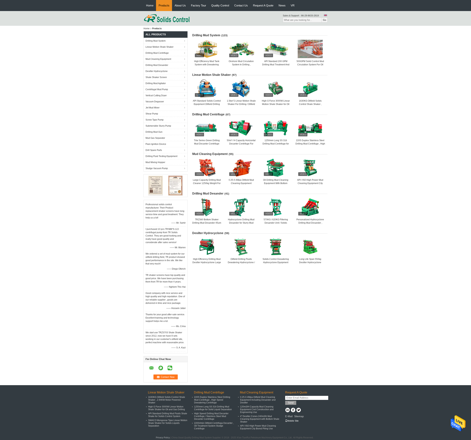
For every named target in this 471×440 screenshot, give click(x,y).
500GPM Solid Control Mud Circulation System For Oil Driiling (310, 64)
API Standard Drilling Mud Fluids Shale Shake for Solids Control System (167, 415)
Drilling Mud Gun (154, 132)
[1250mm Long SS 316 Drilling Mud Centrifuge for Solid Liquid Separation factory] (276, 128)
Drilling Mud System (156, 41)
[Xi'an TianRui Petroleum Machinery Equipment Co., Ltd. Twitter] (298, 410)
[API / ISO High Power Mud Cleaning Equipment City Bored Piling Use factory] (310, 167)
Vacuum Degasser (155, 101)
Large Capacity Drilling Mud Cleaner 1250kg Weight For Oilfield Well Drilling (207, 183)
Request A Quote (263, 5)
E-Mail (289, 416)
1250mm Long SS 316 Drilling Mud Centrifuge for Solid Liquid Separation (276, 143)
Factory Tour (198, 5)
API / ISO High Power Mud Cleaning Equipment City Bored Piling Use (310, 183)
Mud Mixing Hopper (155, 162)
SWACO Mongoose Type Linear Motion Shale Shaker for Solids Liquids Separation (167, 423)
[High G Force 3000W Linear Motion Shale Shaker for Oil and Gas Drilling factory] (276, 88)
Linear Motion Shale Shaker (159, 47)
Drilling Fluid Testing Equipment (161, 156)
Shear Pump (152, 113)
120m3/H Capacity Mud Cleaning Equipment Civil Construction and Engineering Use (257, 409)
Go (324, 20)
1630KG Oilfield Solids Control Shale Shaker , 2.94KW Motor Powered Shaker (166, 400)
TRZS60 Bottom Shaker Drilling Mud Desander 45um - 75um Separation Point (206, 222)
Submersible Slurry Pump (158, 126)
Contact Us (241, 5)
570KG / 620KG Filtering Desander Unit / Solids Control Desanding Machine (276, 222)
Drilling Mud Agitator (156, 83)
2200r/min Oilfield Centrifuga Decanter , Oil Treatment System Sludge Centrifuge (214, 426)
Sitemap (299, 416)
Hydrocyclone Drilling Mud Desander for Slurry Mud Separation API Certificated (241, 222)
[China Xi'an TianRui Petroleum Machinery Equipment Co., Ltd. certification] (156, 185)
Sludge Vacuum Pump (157, 168)
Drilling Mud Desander (157, 65)
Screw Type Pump (155, 120)
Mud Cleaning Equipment (158, 59)
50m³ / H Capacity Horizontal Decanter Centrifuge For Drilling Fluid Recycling (241, 143)
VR (293, 5)
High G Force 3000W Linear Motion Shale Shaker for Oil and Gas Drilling (276, 104)
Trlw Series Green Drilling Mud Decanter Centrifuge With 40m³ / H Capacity (207, 143)
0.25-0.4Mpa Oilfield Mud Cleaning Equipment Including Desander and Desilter (258, 400)
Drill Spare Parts (154, 150)
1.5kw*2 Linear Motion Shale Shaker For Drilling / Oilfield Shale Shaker (241, 104)
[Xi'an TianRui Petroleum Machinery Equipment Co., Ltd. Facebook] (293, 410)
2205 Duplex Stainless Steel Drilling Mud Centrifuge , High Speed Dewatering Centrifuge (212, 400)
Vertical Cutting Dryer (156, 95)
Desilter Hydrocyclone (157, 71)
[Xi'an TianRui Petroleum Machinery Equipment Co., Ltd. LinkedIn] (287, 410)
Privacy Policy (163, 437)
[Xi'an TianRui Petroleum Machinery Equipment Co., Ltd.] (167, 18)
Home (149, 5)
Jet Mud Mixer (153, 107)
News (282, 5)
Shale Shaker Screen (156, 77)
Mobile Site (293, 421)
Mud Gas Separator (155, 138)
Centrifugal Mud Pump (157, 89)
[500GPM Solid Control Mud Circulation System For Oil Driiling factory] (310, 49)
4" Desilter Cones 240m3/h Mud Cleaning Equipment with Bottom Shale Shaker (259, 419)
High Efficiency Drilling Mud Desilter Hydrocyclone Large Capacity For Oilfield (206, 262)
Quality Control (220, 5)
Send (290, 402)
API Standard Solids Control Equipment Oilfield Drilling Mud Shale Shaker (207, 104)
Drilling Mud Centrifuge (157, 53)
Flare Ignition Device (156, 144)
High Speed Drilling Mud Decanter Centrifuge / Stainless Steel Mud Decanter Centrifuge (211, 416)
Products (164, 5)
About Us (180, 5)
